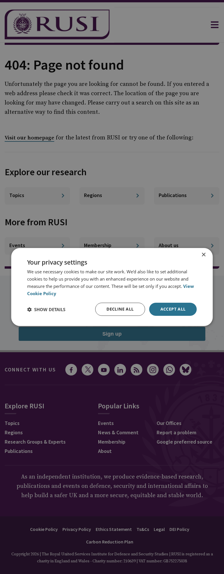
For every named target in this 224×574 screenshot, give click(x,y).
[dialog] (112, 287)
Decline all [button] (120, 309)
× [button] (203, 255)
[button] (46, 309)
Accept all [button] (173, 309)
